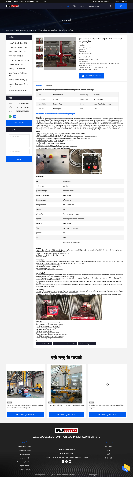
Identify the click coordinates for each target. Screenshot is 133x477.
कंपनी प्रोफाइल (108, 446)
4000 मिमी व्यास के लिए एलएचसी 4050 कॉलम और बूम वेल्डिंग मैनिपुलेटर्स (65, 407)
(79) (19, 60)
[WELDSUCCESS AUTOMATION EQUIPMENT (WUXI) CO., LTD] (12, 6)
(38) (17, 69)
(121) (17, 51)
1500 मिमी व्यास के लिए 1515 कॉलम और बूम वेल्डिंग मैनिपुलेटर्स (25, 405)
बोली (121, 6)
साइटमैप (108, 454)
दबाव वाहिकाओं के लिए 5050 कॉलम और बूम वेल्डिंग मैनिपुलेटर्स (107, 405)
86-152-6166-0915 (121, 1)
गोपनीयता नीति (108, 458)
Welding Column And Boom (24, 30)
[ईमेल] (14, 116)
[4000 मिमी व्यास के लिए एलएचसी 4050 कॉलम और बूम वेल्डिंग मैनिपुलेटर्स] (66, 384)
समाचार (108, 450)
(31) (18, 80)
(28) (15, 64)
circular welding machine (87, 344)
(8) (17, 90)
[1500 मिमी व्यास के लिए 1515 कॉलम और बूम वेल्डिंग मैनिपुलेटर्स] (25, 384)
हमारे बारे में (82, 6)
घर (61, 6)
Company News (94, 6)
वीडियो (74, 6)
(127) (18, 47)
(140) (18, 43)
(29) (16, 56)
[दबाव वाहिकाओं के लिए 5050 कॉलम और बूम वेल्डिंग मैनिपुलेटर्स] (107, 384)
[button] (39, 67)
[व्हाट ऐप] (10, 117)
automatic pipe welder (44, 344)
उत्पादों (67, 6)
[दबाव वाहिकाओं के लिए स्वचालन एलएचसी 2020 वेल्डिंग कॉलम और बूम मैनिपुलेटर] (60, 53)
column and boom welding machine (65, 344)
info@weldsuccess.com (102, 1)
